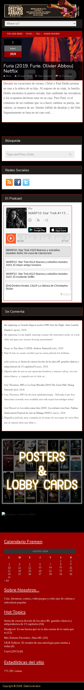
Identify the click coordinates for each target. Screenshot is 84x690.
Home (29, 34)
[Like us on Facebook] (17, 182)
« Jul (6, 580)
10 (9, 567)
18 (19, 570)
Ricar (8, 76)
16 (71, 567)
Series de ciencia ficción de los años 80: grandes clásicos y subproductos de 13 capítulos (38, 622)
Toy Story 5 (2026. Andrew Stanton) (32, 348)
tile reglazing (10, 325)
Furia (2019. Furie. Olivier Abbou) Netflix (38, 68)
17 (9, 570)
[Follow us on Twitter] (26, 182)
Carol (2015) (11, 651)
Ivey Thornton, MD (14, 385)
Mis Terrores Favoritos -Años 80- (23, 637)
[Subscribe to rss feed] (9, 182)
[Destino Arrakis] (42, 13)
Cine (40, 76)
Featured (48, 76)
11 (19, 567)
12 (29, 567)
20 (40, 570)
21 (50, 570)
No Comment (65, 76)
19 (29, 570)
